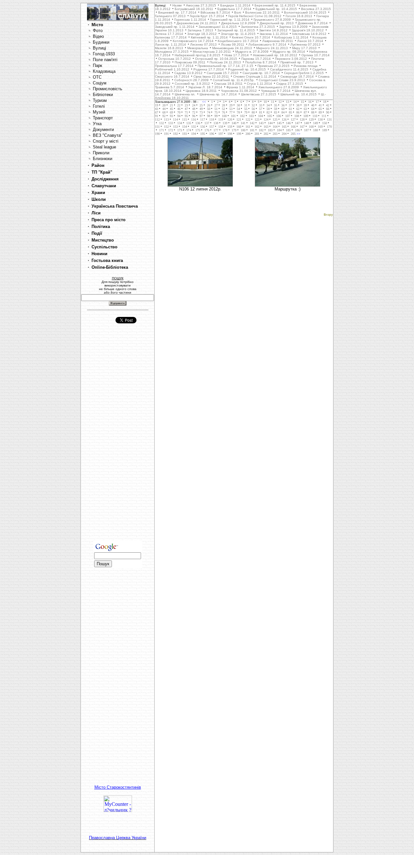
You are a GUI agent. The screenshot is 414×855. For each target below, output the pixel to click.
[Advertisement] (117, 438)
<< (204, 101)
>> (298, 133)
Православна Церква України (117, 837)
